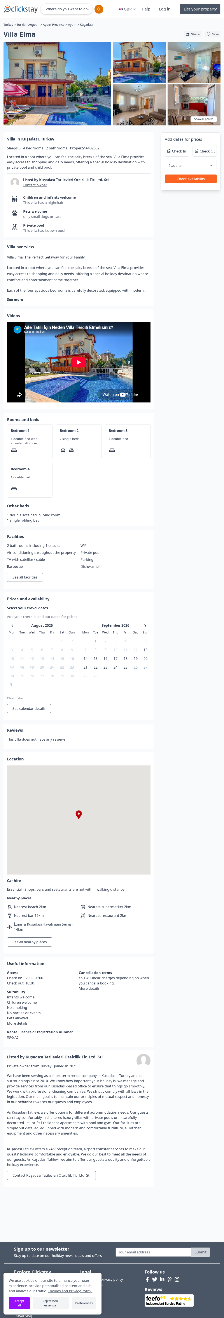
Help (146, 9)
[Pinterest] (169, 1279)
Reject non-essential (50, 1303)
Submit (200, 1252)
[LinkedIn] (162, 1279)
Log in (164, 9)
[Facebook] (147, 1279)
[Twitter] (154, 1279)
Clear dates (15, 698)
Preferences (84, 1303)
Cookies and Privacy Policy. (70, 1291)
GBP (128, 9)
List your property (200, 9)
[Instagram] (177, 1279)
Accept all (19, 1303)
